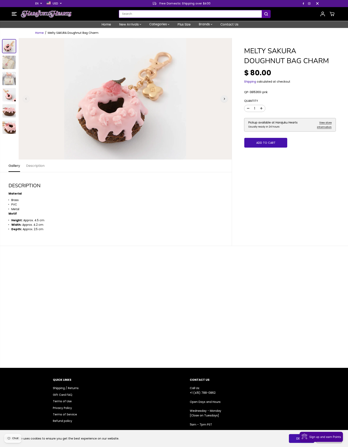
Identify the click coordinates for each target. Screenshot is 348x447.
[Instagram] (309, 3)
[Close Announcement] (317, 3)
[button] (14, 14)
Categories (158, 24)
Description (35, 165)
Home (106, 24)
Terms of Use (62, 401)
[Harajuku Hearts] (46, 14)
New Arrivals (129, 24)
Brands (205, 24)
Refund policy (62, 421)
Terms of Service (65, 414)
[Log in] (322, 14)
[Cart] (332, 14)
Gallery (14, 165)
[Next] (224, 98)
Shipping (250, 81)
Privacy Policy (62, 408)
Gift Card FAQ (62, 395)
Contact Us (229, 24)
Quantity (251, 101)
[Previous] (26, 98)
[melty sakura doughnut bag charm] (125, 99)
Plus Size (184, 24)
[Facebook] (303, 3)
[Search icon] (266, 14)
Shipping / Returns (66, 388)
